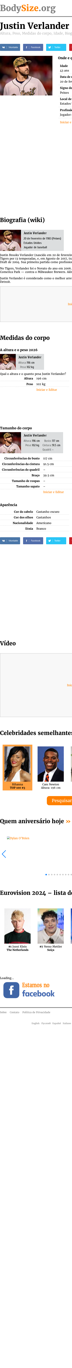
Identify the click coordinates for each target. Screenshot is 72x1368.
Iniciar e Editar (46, 389)
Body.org (28, 8)
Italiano (67, 1023)
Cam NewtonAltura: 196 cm (50, 786)
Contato (14, 1012)
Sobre (3, 1012)
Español (56, 1023)
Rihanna (17, 786)
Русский (46, 1023)
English (35, 1023)
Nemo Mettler (50, 948)
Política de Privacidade (36, 1012)
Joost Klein (17, 948)
